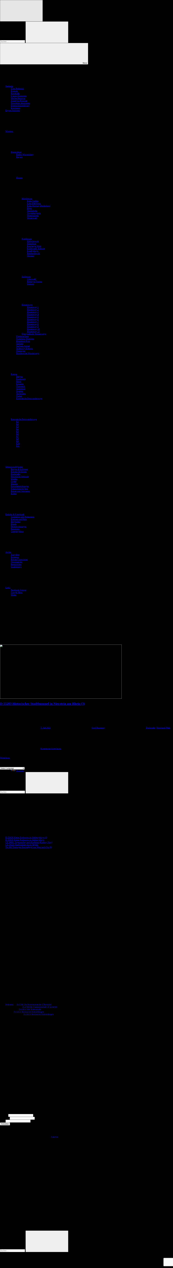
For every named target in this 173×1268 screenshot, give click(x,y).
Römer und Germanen (20, 491)
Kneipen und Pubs (19, 519)
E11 (18, 446)
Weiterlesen (5, 758)
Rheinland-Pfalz (23, 341)
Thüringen (20, 351)
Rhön (29, 208)
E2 (17, 424)
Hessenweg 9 (33, 326)
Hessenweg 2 (33, 309)
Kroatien (20, 384)
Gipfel (13, 481)
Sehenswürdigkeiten (14, 467)
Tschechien (21, 393)
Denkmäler (15, 474)
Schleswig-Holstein (24, 348)
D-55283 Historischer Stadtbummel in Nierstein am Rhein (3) (42, 703)
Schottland (20, 389)
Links (7, 587)
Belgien (19, 376)
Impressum (15, 108)
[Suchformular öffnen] (21, 10)
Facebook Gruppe (18, 590)
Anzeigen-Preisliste (19, 101)
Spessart (30, 284)
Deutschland (16, 152)
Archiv (8, 552)
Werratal (30, 256)
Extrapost (15, 557)
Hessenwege (27, 305)
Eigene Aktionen (12, 110)
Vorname (4, 1115)
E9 (17, 441)
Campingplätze (17, 531)
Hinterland (31, 243)
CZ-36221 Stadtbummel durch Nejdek (21, 845)
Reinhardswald (33, 253)
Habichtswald (33, 241)
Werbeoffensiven (18, 98)
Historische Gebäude (20, 476)
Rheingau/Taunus (34, 281)
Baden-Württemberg (25, 154)
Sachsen (19, 343)
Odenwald (31, 279)
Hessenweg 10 (33, 329)
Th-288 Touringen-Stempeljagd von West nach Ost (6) (28, 847)
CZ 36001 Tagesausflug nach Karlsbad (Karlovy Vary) (28, 842)
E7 (17, 436)
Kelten (13, 493)
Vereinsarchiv (16, 562)
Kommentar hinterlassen (51, 748)
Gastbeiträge (16, 567)
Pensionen (15, 529)
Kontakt (14, 91)
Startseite (9, 86)
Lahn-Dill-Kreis (34, 203)
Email (2, 1121)
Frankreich (20, 379)
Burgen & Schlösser (19, 469)
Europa (14, 374)
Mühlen (14, 479)
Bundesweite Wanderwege (27, 353)
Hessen (19, 178)
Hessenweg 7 (33, 322)
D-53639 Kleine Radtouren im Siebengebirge (24, 840)
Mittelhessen (27, 198)
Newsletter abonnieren (20, 103)
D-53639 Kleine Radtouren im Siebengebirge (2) (26, 837)
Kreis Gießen (32, 201)
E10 (18, 443)
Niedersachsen (22, 336)
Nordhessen (27, 239)
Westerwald (32, 218)
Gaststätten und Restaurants (22, 517)
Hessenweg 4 (33, 314)
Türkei (19, 396)
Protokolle (15, 93)
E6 (17, 434)
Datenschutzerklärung (20, 105)
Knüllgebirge (32, 251)
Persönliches (16, 564)
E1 (17, 422)
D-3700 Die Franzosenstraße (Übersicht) (34, 1004)
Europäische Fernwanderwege (29, 398)
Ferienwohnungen (18, 526)
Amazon (54, 1137)
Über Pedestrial (17, 88)
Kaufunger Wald (34, 246)
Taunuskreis (32, 211)
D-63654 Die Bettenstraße (30, 1009)
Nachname (4, 1118)
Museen (14, 484)
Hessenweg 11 (33, 331)
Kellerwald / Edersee (36, 248)
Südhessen (26, 276)
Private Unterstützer (19, 559)
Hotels (13, 524)
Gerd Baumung (98, 728)
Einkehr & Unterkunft (14, 514)
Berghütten (15, 521)
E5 (17, 431)
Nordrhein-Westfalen (25, 339)
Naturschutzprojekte (19, 489)
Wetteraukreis (33, 215)
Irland (18, 381)
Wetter (13, 595)
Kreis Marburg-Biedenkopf (38, 206)
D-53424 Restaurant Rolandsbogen (29, 1012)
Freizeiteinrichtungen (20, 486)
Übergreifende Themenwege (34, 334)
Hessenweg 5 (33, 317)
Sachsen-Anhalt (23, 346)
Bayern (19, 157)
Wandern (9, 131)
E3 (17, 426)
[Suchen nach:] (13, 41)
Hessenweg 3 (33, 312)
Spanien (19, 391)
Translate (20, 771)
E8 (17, 439)
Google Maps (16, 592)
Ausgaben (15, 554)
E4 (17, 429)
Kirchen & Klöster (19, 471)
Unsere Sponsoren (18, 96)
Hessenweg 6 (33, 319)
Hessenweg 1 (33, 307)
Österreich (20, 386)
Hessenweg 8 (33, 324)
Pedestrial (9, 1004)
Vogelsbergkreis (34, 213)
